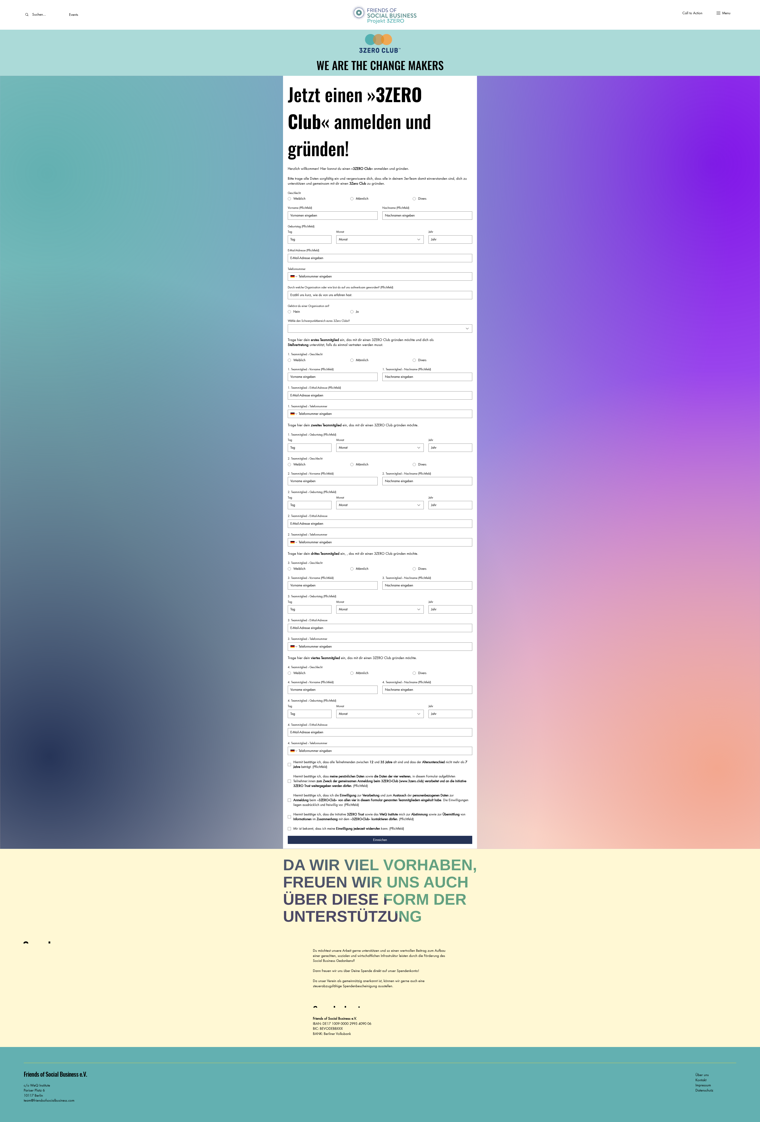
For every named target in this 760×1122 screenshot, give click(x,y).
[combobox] (380, 239)
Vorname (300, 208)
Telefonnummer (297, 269)
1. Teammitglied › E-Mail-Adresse (314, 388)
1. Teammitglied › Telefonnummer (307, 406)
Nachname (395, 208)
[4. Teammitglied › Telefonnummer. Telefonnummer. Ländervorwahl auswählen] (294, 750)
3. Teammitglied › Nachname (406, 578)
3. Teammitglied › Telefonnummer (307, 639)
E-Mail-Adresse (303, 250)
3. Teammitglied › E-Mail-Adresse (307, 620)
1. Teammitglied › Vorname (311, 369)
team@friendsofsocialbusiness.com (49, 1100)
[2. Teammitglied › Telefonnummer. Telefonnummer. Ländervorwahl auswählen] (294, 542)
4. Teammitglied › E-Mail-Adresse (307, 725)
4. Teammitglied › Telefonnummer (307, 743)
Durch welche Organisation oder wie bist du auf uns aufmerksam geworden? (340, 287)
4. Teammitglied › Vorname (311, 682)
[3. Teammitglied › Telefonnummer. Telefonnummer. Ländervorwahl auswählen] (294, 646)
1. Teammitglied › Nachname (406, 369)
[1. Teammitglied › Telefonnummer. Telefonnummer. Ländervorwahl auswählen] (294, 413)
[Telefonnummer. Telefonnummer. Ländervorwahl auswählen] (294, 276)
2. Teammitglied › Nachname (406, 473)
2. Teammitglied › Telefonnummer (307, 534)
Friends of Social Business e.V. (55, 1074)
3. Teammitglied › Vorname (311, 578)
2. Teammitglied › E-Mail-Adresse (307, 516)
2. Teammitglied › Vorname (311, 473)
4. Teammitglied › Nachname (406, 682)
